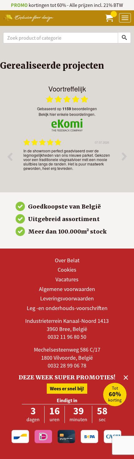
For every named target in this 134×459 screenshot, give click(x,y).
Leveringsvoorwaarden (67, 298)
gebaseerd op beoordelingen (67, 108)
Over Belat (67, 260)
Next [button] (124, 156)
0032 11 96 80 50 (67, 336)
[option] (67, 161)
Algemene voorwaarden (67, 289)
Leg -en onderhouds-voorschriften (67, 308)
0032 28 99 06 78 (67, 365)
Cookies (67, 269)
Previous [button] (9, 156)
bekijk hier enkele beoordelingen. (67, 114)
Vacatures (67, 279)
